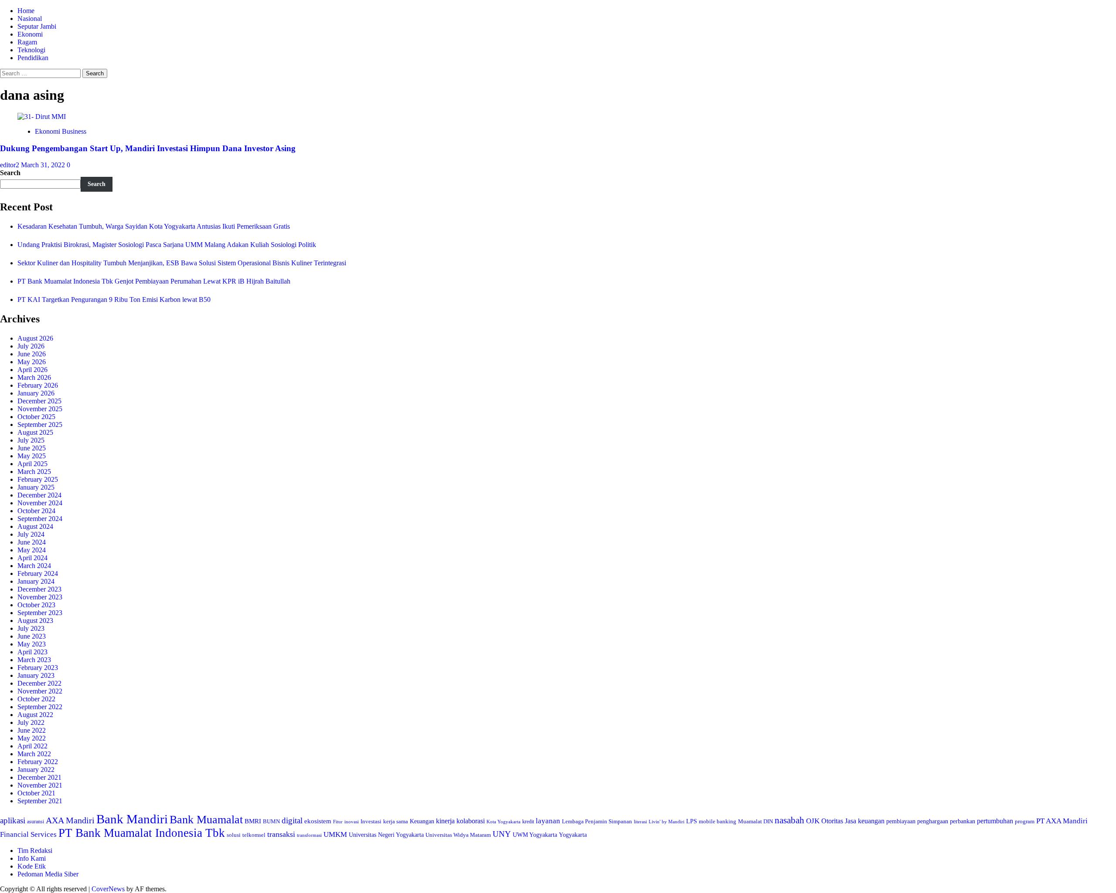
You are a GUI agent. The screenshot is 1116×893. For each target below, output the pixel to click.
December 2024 (39, 495)
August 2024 (35, 526)
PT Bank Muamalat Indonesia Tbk (141, 832)
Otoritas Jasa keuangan (853, 821)
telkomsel (253, 835)
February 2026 (37, 385)
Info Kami (31, 858)
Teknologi (31, 50)
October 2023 (36, 605)
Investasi (371, 821)
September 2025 (39, 424)
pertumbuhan (995, 821)
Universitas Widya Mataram (458, 835)
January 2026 (35, 393)
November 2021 (39, 785)
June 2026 (31, 354)
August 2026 (35, 338)
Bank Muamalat (206, 819)
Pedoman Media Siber (47, 874)
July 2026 (30, 346)
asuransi (35, 822)
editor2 (10, 165)
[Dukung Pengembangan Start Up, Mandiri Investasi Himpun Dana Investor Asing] (41, 116)
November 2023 (39, 597)
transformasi (309, 835)
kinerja (445, 821)
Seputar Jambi (36, 26)
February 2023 (37, 667)
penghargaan (932, 821)
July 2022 (30, 722)
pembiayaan (900, 821)
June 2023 (31, 636)
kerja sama (395, 821)
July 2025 (30, 440)
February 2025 (37, 479)
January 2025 (35, 487)
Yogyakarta (573, 834)
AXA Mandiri (70, 820)
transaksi (281, 834)
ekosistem (317, 821)
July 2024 (30, 534)
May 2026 (31, 361)
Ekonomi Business (60, 131)
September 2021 (39, 801)
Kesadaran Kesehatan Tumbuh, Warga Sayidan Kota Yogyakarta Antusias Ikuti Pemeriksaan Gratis (153, 226)
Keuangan (422, 821)
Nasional (29, 18)
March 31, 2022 (44, 165)
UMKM (335, 834)
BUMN (271, 821)
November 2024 (39, 503)
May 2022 (31, 738)
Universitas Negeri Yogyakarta (386, 835)
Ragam (27, 42)
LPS (691, 821)
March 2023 (34, 659)
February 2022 (37, 761)
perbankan (962, 821)
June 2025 (31, 448)
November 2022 (39, 691)
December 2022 (39, 683)
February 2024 (37, 573)
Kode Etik (31, 866)
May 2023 (31, 644)
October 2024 (36, 510)
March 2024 (34, 565)
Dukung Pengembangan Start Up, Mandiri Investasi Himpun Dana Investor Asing (148, 148)
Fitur (338, 821)
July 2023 (30, 628)
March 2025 (34, 471)
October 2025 (36, 416)
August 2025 (35, 432)
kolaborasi (470, 821)
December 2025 (39, 401)
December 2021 (39, 777)
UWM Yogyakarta (535, 835)
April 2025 (32, 463)
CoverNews (108, 889)
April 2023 (32, 652)
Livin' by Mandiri (666, 821)
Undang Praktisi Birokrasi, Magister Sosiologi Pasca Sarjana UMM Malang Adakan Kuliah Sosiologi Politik (168, 244)
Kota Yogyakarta (504, 821)
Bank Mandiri (132, 819)
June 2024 (31, 542)
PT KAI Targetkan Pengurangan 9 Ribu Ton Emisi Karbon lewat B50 (114, 299)
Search (10, 172)
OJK (813, 821)
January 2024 (35, 581)
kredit (528, 822)
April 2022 (32, 746)
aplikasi (12, 820)
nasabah (789, 820)
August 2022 (35, 714)
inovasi (351, 821)
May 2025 (31, 456)
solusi (234, 835)
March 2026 (34, 377)
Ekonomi (30, 34)
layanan (548, 821)
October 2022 (36, 699)
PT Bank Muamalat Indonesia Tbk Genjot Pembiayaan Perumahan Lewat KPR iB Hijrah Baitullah (153, 281)
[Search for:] (41, 73)
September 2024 (39, 518)
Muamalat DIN (755, 821)
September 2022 (39, 706)
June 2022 (31, 730)
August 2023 (35, 620)
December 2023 (39, 589)
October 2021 (36, 793)
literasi (640, 821)
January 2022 (35, 769)
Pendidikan (32, 57)
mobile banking (717, 821)
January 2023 (35, 675)
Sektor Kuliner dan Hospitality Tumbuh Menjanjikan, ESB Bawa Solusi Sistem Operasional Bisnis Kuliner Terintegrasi (181, 263)
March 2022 (34, 754)
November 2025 (39, 409)
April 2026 (32, 369)
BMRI (253, 821)
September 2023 (39, 612)
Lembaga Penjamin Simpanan (597, 821)
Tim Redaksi (34, 850)
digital (292, 820)
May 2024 (31, 550)
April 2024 (32, 558)
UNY (502, 834)
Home (25, 10)
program (1024, 821)
